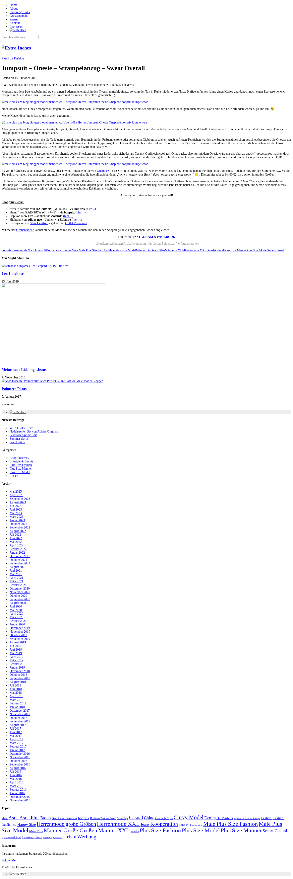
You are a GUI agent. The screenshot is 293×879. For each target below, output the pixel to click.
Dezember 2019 (20, 628)
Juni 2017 (16, 732)
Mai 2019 (16, 653)
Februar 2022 (18, 549)
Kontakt (15, 23)
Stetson (38, 837)
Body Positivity (19, 457)
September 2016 (20, 764)
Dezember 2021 (20, 556)
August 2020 (18, 602)
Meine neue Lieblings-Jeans (24, 369)
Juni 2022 (16, 538)
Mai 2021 (16, 574)
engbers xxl (239, 818)
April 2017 (16, 739)
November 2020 (20, 592)
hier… (91, 208)
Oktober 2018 (18, 674)
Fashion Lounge (252, 818)
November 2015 (20, 800)
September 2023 (20, 498)
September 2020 (20, 599)
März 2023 (16, 516)
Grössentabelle (19, 15)
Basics (45, 817)
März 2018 (16, 699)
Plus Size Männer (236, 250)
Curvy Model (189, 817)
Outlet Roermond (76, 223)
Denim (210, 817)
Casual (136, 817)
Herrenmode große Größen (66, 824)
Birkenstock (71, 818)
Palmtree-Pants (14, 389)
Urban (69, 836)
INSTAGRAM (143, 236)
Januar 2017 (17, 750)
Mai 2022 (16, 541)
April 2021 (16, 577)
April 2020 (16, 613)
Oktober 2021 (18, 559)
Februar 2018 (18, 703)
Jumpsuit (40, 250)
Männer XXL (173, 250)
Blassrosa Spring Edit (23, 435)
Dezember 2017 (20, 710)
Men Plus (36, 831)
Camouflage (122, 818)
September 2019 (20, 638)
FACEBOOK (166, 236)
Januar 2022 (17, 552)
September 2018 (20, 678)
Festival (266, 818)
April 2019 (16, 656)
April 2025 (16, 495)
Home (13, 5)
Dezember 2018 (20, 671)
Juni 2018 (16, 689)
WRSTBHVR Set (21, 428)
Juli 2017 (15, 728)
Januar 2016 (17, 793)
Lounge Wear (70, 250)
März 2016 (16, 786)
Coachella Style (164, 818)
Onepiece (103, 170)
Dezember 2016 (20, 753)
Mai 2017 (16, 735)
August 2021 (18, 567)
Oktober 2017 (18, 717)
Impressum (16, 26)
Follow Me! (9, 860)
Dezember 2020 (20, 588)
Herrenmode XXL (23, 250)
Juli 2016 (15, 771)
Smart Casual (275, 250)
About (14, 8)
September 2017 (20, 721)
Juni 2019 (16, 649)
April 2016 (16, 782)
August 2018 (18, 681)
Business (95, 818)
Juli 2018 (15, 685)
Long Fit (184, 824)
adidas (5, 818)
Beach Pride (17, 442)
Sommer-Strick (19, 438)
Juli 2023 (15, 506)
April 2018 (16, 696)
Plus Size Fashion (13, 58)
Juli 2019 (15, 646)
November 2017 (20, 714)
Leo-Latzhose (13, 274)
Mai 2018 (16, 692)
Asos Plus (29, 817)
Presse (14, 19)
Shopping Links (20, 12)
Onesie (210, 250)
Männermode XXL (194, 250)
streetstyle (47, 837)
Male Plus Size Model (122, 250)
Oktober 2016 (18, 760)
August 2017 (18, 725)
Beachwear (59, 818)
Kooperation (54, 250)
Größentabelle (25, 230)
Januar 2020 (17, 624)
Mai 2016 (16, 778)
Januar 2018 (17, 707)
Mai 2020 (16, 610)
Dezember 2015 (20, 796)
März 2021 (16, 581)
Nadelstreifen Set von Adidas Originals (34, 431)
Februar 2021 (18, 585)
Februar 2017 (18, 746)
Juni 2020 (16, 606)
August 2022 (18, 531)
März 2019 (16, 660)
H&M (14, 825)
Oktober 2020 (18, 595)
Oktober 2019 (18, 635)
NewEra (135, 831)
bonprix (6, 250)
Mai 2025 (16, 491)
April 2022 (16, 545)
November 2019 (20, 631)
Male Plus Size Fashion (93, 250)
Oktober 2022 (18, 523)
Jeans (145, 824)
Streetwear (57, 838)
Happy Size (26, 824)
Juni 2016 (16, 775)
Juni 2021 (16, 570)
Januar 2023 (17, 520)
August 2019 (18, 642)
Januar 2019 (17, 667)
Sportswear (28, 837)
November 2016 (20, 757)
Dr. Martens (224, 818)
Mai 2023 (16, 513)
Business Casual (108, 818)
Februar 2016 (18, 789)
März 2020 (16, 617)
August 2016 (18, 768)
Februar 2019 (18, 664)
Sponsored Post (11, 837)
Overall (220, 250)
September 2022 (20, 527)
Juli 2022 (15, 534)
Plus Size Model (257, 250)
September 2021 (20, 563)
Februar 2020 (18, 620)
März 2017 (16, 743)
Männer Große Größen (150, 250)
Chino (149, 817)
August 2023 (18, 502)
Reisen (14, 475)
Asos (13, 817)
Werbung (86, 836)
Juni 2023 (16, 509)
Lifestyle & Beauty (21, 461)
